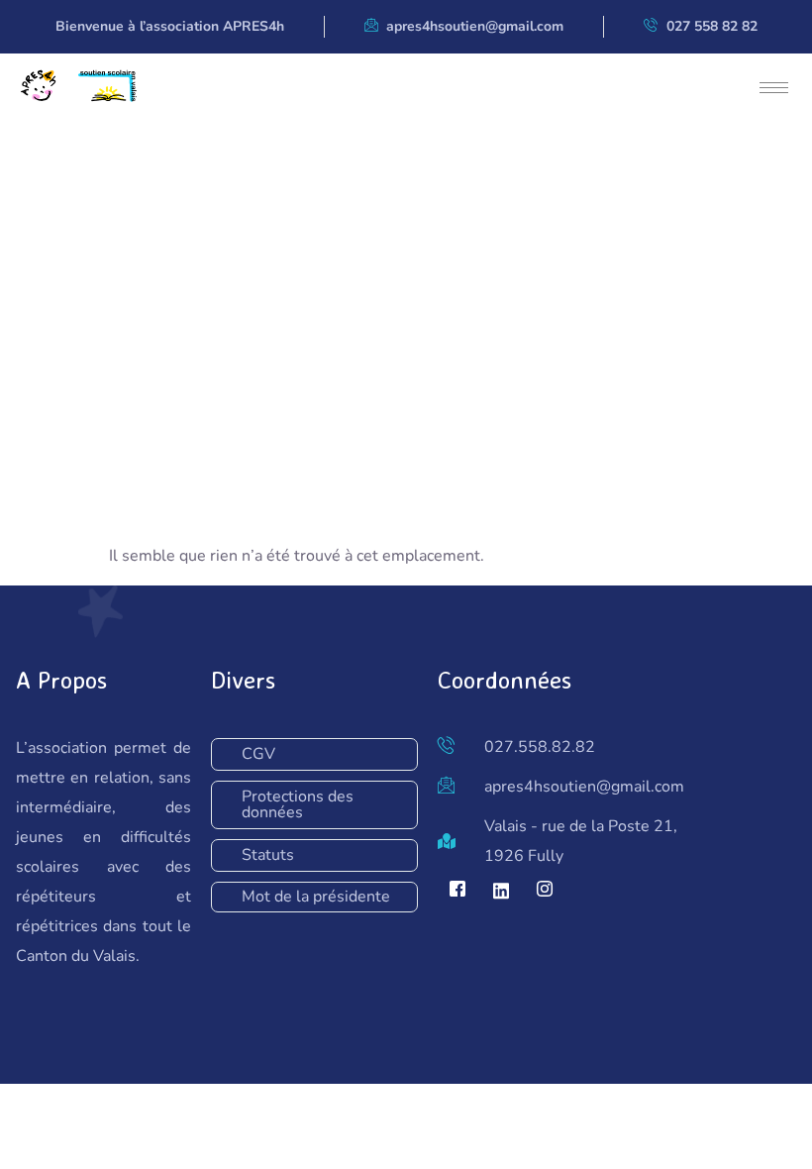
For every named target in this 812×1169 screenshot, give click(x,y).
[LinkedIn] (501, 890)
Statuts (268, 855)
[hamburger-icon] (774, 87)
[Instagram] (544, 890)
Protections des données (298, 804)
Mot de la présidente (316, 896)
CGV (258, 754)
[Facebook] (457, 890)
